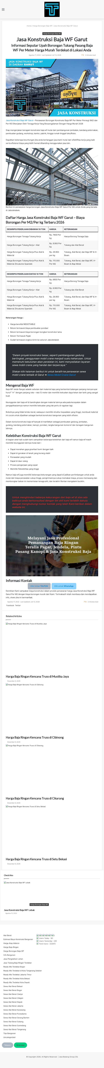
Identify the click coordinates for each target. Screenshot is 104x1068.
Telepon (7, 1045)
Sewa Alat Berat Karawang (14, 1010)
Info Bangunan (9, 955)
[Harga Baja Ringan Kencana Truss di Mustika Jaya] (52, 648)
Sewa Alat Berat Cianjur (13, 994)
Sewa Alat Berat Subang (13, 1022)
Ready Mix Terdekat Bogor (14, 967)
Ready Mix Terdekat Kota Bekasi (16, 978)
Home (28, 26)
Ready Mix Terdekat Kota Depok (16, 982)
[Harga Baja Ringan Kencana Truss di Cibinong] (52, 709)
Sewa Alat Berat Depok (12, 1002)
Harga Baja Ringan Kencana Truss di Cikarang (35, 798)
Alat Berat (7, 935)
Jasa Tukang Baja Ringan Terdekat (17, 963)
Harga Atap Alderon (11, 943)
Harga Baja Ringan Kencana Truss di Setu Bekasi (36, 859)
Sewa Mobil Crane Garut (61, 374)
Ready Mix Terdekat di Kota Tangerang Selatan (22, 971)
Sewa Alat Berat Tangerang (14, 1029)
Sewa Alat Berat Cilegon (13, 998)
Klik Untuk (39, 586)
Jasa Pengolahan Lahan (13, 959)
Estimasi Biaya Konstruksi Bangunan (18, 939)
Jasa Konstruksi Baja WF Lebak (19, 910)
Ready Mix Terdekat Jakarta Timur (17, 975)
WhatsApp (20, 1045)
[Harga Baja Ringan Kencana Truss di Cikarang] (52, 770)
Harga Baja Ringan (11, 947)
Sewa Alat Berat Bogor (12, 990)
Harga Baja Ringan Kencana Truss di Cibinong (35, 737)
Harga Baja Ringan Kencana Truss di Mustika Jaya (37, 676)
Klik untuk (63, 586)
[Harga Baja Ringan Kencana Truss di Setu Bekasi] (52, 831)
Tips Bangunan (9, 1033)
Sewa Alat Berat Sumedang (14, 1026)
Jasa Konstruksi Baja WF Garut (19, 120)
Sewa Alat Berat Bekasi (12, 986)
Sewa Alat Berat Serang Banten (16, 1018)
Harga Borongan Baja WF (42, 26)
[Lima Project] (52, 9)
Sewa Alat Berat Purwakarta (15, 1014)
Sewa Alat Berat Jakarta (13, 1006)
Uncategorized (9, 1037)
